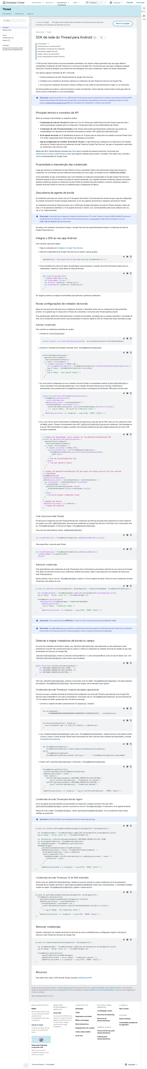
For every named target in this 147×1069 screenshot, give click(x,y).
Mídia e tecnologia (82, 1020)
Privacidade (50, 1064)
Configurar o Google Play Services (70, 248)
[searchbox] (14, 20)
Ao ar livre (79, 1036)
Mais (75, 3)
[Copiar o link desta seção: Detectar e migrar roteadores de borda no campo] (96, 641)
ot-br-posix (94, 219)
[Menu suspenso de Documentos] (69, 2)
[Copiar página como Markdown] (101, 37)
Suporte (30, 14)
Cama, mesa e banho (83, 1032)
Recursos (49, 3)
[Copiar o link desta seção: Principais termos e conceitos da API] (81, 113)
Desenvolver (36, 3)
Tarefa (74, 151)
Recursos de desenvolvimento (103, 1020)
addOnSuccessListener (44, 154)
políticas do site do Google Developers (102, 990)
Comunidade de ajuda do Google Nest (128, 1024)
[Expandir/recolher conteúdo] (48, 44)
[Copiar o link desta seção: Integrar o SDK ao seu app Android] (79, 238)
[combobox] (96, 2)
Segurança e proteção (83, 1016)
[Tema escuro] (127, 256)
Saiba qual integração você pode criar (39, 1046)
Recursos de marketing (105, 1015)
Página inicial (40, 32)
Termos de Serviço (38, 1064)
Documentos (62, 3)
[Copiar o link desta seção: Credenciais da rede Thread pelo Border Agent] (84, 799)
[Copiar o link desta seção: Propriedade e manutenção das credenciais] (89, 164)
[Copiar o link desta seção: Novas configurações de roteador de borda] (89, 304)
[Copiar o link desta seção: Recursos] (49, 972)
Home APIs (57, 1013)
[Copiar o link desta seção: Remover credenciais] (63, 927)
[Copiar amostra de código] (131, 256)
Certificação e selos (104, 1011)
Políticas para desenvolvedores (103, 1038)
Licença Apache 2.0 (63, 990)
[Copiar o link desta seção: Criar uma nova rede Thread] (66, 516)
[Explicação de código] (124, 256)
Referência (19, 14)
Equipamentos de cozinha (84, 1028)
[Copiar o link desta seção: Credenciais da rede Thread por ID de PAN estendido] (91, 878)
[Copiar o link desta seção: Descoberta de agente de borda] (76, 193)
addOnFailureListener (63, 154)
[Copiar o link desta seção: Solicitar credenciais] (58, 325)
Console (129, 2)
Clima (77, 1012)
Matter (34, 1009)
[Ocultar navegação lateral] (26, 1065)
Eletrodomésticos (82, 1024)
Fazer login (140, 2)
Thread (7, 9)
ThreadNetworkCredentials (50, 739)
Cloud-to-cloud (37, 1025)
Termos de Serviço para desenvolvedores (106, 1032)
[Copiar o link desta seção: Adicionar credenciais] (59, 565)
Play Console (124, 1009)
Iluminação (79, 1009)
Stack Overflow (125, 1019)
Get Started (7, 14)
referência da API (85, 978)
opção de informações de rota (56, 103)
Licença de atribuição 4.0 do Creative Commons (106, 988)
